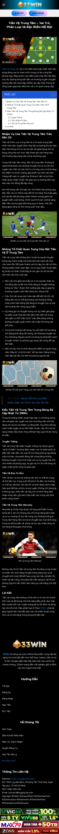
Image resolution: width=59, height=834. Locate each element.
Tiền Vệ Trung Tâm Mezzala (22, 123)
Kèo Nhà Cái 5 (9, 760)
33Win (43, 608)
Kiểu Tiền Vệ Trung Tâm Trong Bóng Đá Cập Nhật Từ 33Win (30, 113)
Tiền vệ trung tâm (11, 69)
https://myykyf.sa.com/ (23, 778)
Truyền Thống (16, 117)
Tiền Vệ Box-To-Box (19, 120)
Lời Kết (10, 126)
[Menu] (3, 4)
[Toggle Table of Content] (52, 95)
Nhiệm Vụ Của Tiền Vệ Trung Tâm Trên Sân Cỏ (26, 101)
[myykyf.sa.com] (29, 5)
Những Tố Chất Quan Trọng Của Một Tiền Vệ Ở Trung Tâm (28, 106)
